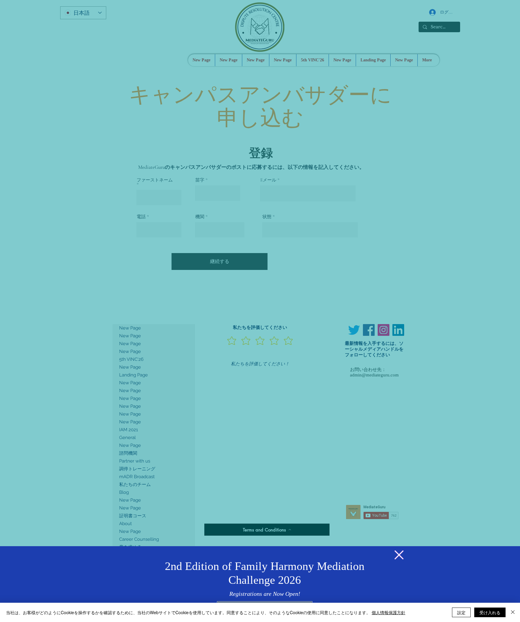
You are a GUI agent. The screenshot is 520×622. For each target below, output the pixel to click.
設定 (461, 612)
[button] (399, 554)
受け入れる (489, 612)
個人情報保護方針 (388, 612)
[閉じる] (512, 612)
